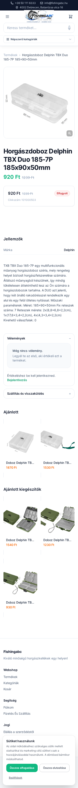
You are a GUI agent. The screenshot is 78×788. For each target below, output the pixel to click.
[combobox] (39, 28)
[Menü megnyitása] (7, 17)
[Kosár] (71, 17)
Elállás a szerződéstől (18, 732)
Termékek (10, 55)
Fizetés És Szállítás (16, 713)
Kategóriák (11, 683)
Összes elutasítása (54, 767)
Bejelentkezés (17, 380)
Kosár (7, 689)
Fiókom (8, 707)
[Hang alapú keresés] (69, 27)
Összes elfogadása (22, 767)
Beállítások (15, 777)
